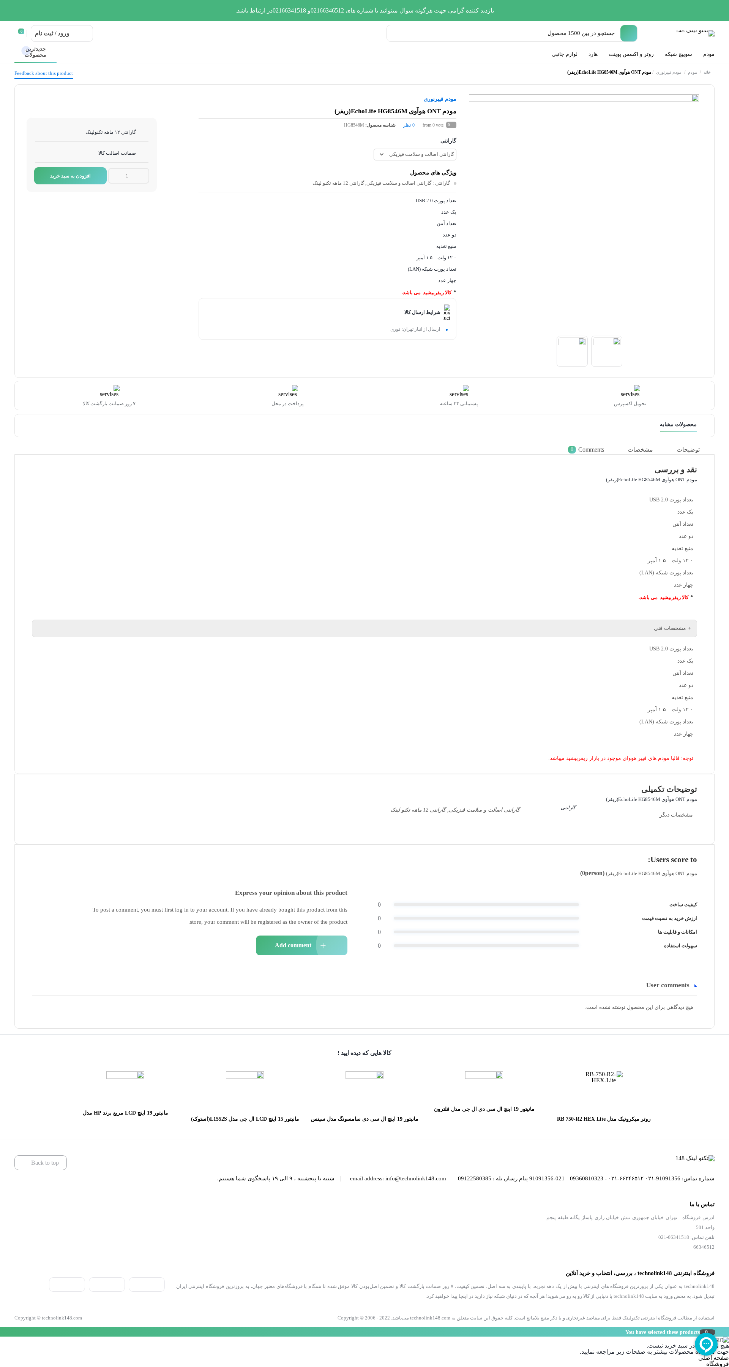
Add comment (293, 945)
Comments (587, 449)
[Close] (2, 1332)
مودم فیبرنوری (669, 72)
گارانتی (448, 141)
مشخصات (640, 449)
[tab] (693, 449)
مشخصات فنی (670, 628)
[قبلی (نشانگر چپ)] (13, 683)
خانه (707, 72)
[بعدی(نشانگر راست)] (715, 683)
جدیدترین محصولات (35, 52)
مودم (692, 72)
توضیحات (688, 449)
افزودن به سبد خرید (70, 176)
